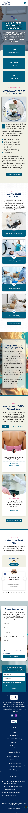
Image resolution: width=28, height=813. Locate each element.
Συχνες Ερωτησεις (18, 426)
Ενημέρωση (14, 742)
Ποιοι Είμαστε (14, 735)
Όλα (5, 426)
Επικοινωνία (14, 745)
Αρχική (14, 732)
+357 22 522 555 (9, 789)
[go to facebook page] (12, 715)
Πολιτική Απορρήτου (14, 763)
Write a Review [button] (14, 564)
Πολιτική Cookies (14, 770)
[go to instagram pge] (16, 715)
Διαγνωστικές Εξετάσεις (14, 739)
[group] (14, 579)
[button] (25, 3)
